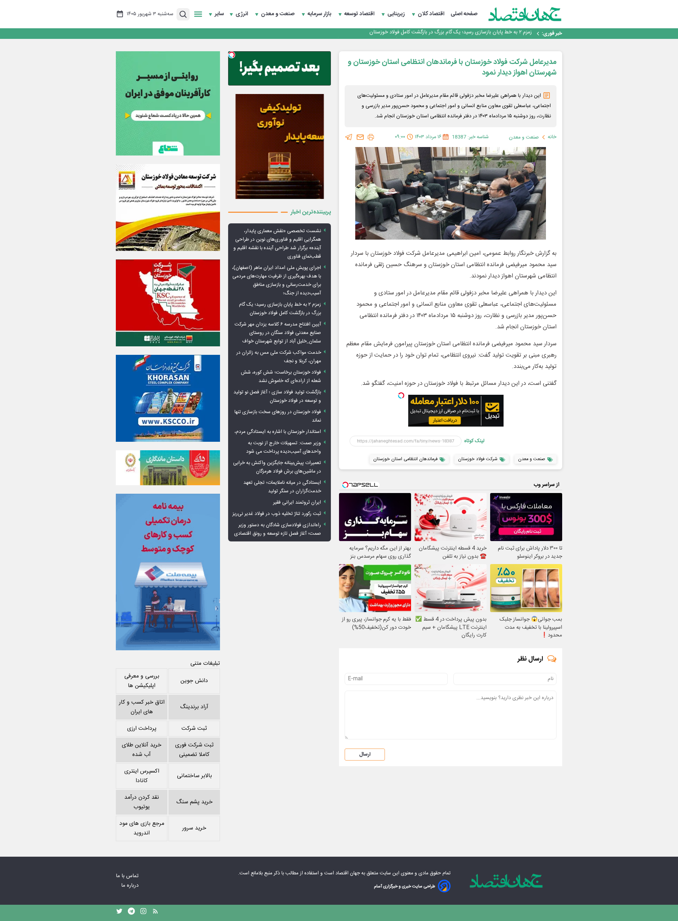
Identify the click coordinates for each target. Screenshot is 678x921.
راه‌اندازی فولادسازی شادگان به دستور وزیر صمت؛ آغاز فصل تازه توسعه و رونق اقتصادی (277, 529)
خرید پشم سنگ (194, 802)
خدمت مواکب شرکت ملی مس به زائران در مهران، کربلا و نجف (278, 356)
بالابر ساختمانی (194, 776)
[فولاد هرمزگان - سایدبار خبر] (279, 146)
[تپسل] (401, 395)
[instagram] (143, 913)
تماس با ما (128, 876)
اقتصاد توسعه (360, 14)
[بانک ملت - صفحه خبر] (168, 467)
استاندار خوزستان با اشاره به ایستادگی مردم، (277, 432)
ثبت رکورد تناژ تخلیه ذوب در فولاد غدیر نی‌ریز (276, 514)
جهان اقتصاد (347, 873)
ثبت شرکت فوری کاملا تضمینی (194, 749)
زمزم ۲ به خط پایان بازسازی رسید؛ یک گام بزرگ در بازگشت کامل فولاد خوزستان (280, 308)
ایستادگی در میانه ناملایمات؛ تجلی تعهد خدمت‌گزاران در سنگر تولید (282, 487)
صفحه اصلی (464, 14)
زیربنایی (396, 14)
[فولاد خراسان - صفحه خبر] (168, 398)
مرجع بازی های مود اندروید (141, 828)
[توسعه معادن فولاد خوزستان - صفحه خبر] (168, 207)
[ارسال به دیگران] (360, 137)
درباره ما (130, 885)
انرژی (242, 14)
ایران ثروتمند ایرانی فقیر (297, 502)
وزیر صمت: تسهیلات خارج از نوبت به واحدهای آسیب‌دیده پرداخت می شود (283, 447)
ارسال (364, 754)
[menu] (198, 14)
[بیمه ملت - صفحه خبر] (168, 572)
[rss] (155, 913)
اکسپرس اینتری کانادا (141, 776)
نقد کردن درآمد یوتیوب (141, 802)
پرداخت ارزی (141, 728)
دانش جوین (194, 681)
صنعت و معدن (278, 14)
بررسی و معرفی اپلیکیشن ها (141, 681)
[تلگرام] (349, 137)
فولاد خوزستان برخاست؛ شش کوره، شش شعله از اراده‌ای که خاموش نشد (281, 376)
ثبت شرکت (194, 728)
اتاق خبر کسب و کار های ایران (142, 707)
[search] (183, 14)
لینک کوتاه (474, 441)
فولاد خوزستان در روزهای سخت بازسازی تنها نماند (277, 416)
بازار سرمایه (320, 14)
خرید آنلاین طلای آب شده (141, 749)
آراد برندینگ (194, 707)
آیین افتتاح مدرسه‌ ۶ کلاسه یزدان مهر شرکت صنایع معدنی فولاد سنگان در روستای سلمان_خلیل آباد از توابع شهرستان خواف (406, 33)
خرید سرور (194, 828)
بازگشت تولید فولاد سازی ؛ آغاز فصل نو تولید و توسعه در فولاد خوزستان (277, 396)
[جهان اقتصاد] (525, 14)
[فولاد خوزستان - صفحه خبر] (168, 302)
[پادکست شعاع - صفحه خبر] (168, 103)
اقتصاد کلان (432, 14)
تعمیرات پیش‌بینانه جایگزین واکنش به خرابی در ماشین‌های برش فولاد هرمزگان (277, 467)
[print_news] (370, 137)
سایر (219, 14)
